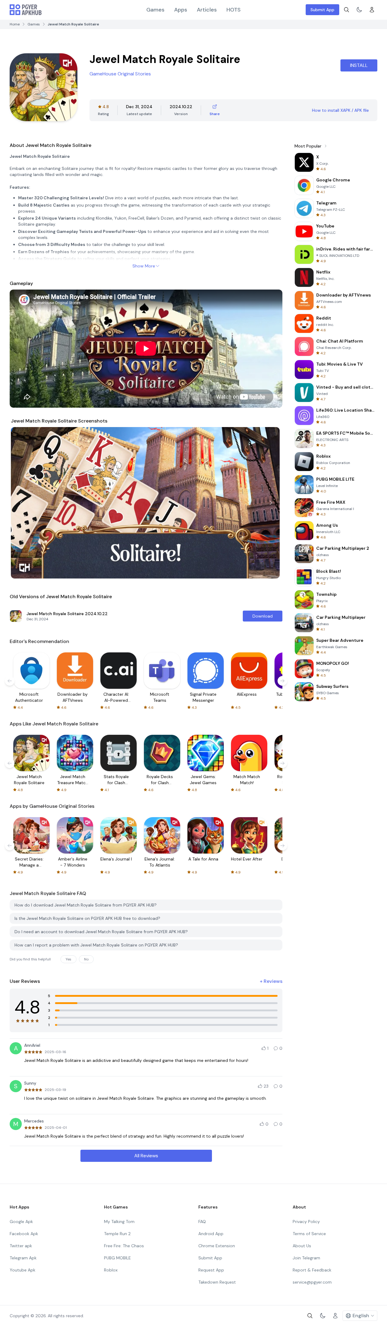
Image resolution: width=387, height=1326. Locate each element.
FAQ (202, 1221)
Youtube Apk (22, 1270)
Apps (180, 9)
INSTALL (359, 65)
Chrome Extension (216, 1245)
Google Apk (21, 1221)
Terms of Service (309, 1233)
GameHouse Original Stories (120, 74)
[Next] (270, 502)
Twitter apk (21, 1245)
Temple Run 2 (117, 1233)
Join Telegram (306, 1258)
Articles (207, 9)
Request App (211, 1270)
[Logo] (26, 10)
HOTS (233, 9)
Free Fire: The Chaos (124, 1245)
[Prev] (21, 502)
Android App (210, 1233)
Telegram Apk (23, 1258)
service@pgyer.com (312, 1282)
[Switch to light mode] (359, 9)
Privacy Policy (306, 1221)
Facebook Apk (24, 1233)
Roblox (111, 1270)
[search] (346, 9)
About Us (302, 1245)
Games (155, 9)
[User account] (371, 9)
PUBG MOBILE (117, 1258)
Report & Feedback (312, 1270)
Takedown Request (217, 1282)
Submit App (322, 9)
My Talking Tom (119, 1221)
